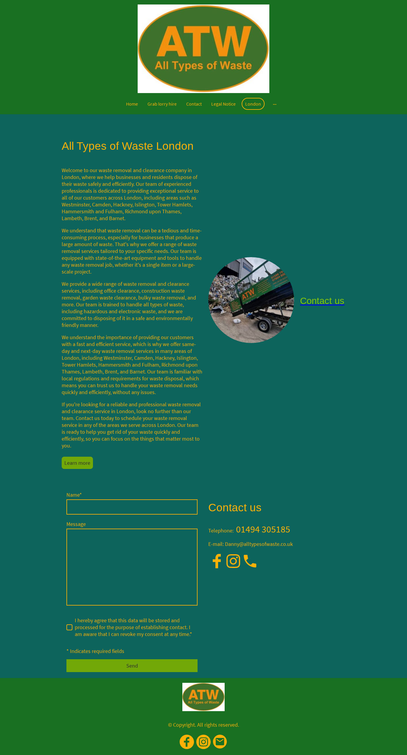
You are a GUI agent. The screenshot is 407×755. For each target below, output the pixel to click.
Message (76, 524)
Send (132, 665)
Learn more (77, 462)
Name (74, 494)
